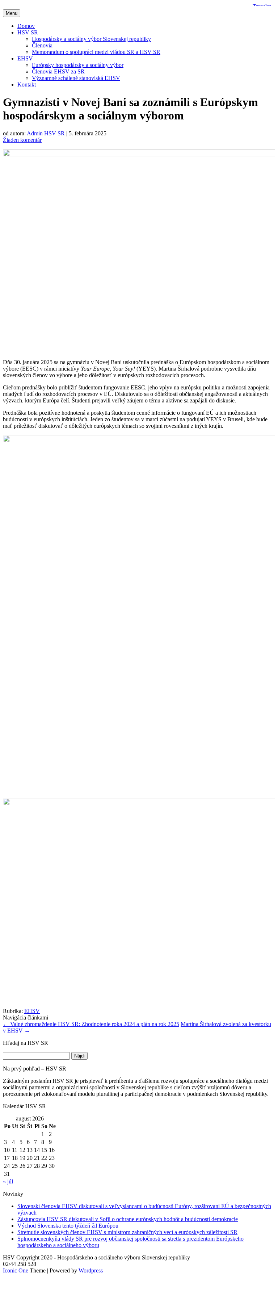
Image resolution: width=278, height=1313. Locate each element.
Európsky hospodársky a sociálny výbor (77, 65)
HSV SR (27, 32)
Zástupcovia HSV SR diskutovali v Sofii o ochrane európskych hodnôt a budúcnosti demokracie (127, 1219)
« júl (8, 1181)
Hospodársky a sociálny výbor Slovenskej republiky (91, 39)
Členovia (42, 45)
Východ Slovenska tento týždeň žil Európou (67, 1226)
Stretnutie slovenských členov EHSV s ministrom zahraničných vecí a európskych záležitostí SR (127, 1232)
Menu (11, 13)
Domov (26, 26)
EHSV (25, 58)
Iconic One (15, 1270)
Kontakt (26, 84)
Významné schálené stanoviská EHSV (76, 78)
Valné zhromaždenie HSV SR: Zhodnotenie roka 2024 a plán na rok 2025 (91, 1024)
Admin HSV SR (46, 133)
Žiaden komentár (22, 140)
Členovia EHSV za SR (58, 71)
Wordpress (91, 1270)
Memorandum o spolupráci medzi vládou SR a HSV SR (96, 52)
